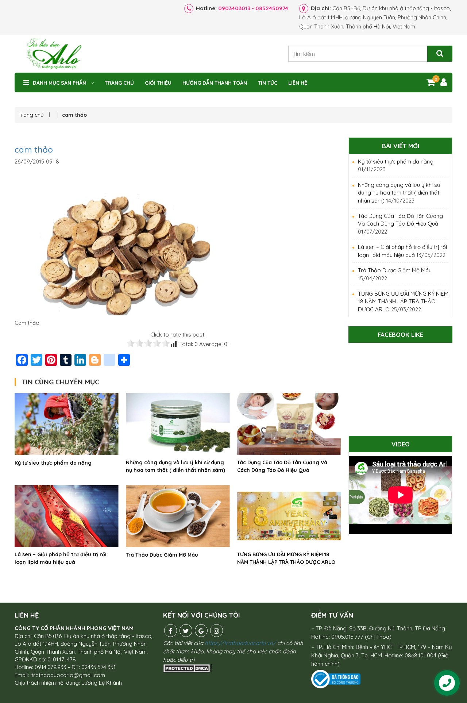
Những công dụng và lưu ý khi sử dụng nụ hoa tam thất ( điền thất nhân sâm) (175, 466)
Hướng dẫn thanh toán (214, 83)
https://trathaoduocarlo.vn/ (240, 642)
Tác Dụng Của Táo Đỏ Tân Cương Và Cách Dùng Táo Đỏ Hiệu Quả (282, 466)
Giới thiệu (158, 83)
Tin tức (267, 83)
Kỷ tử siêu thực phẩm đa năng (53, 463)
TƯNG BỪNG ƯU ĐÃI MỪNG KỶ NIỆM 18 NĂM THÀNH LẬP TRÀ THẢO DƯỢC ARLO (286, 558)
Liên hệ (297, 83)
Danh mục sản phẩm (59, 83)
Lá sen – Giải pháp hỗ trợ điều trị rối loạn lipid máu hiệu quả (61, 558)
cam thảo (34, 149)
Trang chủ (119, 83)
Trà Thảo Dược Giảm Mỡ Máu (162, 555)
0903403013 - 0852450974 (253, 8)
